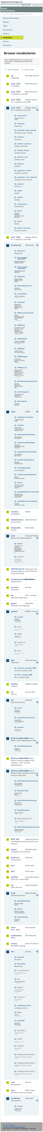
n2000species (21, 367)
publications (16, 936)
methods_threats (21, 150)
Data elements (8, 30)
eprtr (13, 536)
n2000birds (21, 325)
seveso (14, 944)
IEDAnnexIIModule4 (18, 771)
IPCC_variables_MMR (21, 675)
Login (25, 5)
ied (12, 700)
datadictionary (17, 520)
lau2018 (14, 877)
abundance (21, 251)
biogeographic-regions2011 (21, 267)
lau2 (13, 871)
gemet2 (14, 611)
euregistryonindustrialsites (18, 579)
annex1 (19, 708)
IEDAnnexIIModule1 (18, 738)
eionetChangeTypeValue (21, 460)
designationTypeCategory (21, 442)
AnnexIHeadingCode (21, 746)
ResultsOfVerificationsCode (21, 800)
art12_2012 (15, 84)
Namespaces (7, 45)
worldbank (15, 1098)
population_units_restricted (21, 177)
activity (19, 543)
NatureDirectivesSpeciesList (21, 381)
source (19, 634)
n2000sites (21, 348)
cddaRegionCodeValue (21, 417)
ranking (20, 197)
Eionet (12, 14)
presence (20, 184)
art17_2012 (15, 108)
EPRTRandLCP (17, 569)
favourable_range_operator (21, 130)
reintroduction (21, 204)
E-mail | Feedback (9, 1125)
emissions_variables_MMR (21, 668)
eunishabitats (21, 294)
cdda (13, 412)
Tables (5, 26)
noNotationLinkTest (21, 1005)
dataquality (21, 276)
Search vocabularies (13, 69)
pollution (20, 164)
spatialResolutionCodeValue (21, 501)
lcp (12, 885)
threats (19, 211)
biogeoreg (20, 123)
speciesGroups (21, 917)
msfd (13, 893)
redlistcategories (21, 392)
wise (13, 1090)
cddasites (20, 425)
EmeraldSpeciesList (21, 286)
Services (6, 41)
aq (12, 76)
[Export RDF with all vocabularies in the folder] (37, 110)
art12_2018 (15, 92)
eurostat (14, 587)
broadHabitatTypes (21, 901)
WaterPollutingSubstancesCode (21, 827)
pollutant (20, 727)
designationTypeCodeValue (21, 452)
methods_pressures (21, 144)
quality (19, 191)
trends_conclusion (21, 228)
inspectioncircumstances (21, 717)
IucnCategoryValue (21, 468)
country (20, 1106)
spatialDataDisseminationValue (21, 492)
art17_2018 (15, 237)
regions (20, 482)
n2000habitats (21, 339)
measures (20, 137)
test (12, 952)
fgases (14, 603)
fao (12, 595)
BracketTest (21, 964)
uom (13, 1082)
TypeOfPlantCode (21, 810)
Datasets (6, 22)
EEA (12, 2)
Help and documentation (11, 18)
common (15, 512)
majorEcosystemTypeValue (21, 474)
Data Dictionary (19, 14)
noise (13, 928)
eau (18, 979)
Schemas (6, 33)
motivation (21, 302)
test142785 (21, 1021)
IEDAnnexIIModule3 (18, 758)
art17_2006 (15, 100)
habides (14, 684)
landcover (15, 858)
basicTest (20, 957)
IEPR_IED (15, 839)
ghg (12, 660)
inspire (14, 849)
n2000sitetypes (21, 356)
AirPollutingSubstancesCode (21, 781)
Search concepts (29, 69)
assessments (21, 115)
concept (20, 617)
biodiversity (16, 245)
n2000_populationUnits (21, 313)
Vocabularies (7, 37)
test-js (19, 1012)
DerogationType (21, 790)
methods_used (21, 157)
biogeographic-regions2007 (21, 258)
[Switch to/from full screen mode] (29, 5)
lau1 (13, 866)
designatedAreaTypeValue (21, 434)
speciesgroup (21, 401)
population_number (21, 170)
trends (19, 221)
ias (12, 692)
